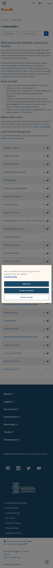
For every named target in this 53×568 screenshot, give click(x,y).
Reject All (26, 284)
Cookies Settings (26, 297)
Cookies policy (10, 277)
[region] (26, 284)
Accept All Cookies (26, 291)
